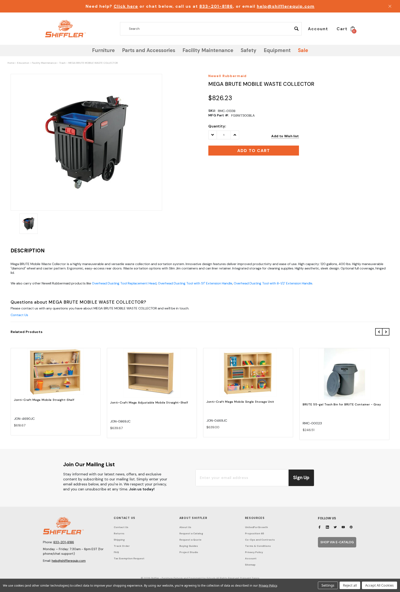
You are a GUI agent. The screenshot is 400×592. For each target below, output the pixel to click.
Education (23, 63)
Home (11, 63)
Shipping (119, 539)
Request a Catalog (191, 533)
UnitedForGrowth (256, 527)
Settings (327, 585)
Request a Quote (190, 539)
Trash (62, 63)
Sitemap (250, 564)
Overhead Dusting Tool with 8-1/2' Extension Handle (273, 283)
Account (250, 558)
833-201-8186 (216, 6)
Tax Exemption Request (129, 558)
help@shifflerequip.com (286, 6)
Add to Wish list (285, 136)
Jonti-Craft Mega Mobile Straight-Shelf (44, 400)
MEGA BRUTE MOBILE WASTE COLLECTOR (93, 63)
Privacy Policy (254, 552)
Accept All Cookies (379, 585)
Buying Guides (188, 546)
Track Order (122, 546)
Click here (126, 6)
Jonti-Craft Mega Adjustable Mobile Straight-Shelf (149, 402)
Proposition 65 (254, 533)
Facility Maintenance (44, 63)
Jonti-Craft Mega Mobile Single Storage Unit (240, 402)
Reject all (350, 585)
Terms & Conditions (258, 546)
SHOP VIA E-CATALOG (337, 542)
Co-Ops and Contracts (260, 539)
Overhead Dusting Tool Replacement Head (124, 283)
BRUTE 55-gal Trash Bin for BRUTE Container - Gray (342, 404)
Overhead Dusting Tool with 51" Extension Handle (195, 283)
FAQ (116, 552)
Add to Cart (55, 375)
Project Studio (188, 552)
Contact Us (19, 315)
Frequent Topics (249, 578)
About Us (185, 527)
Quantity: (217, 126)
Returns (119, 533)
